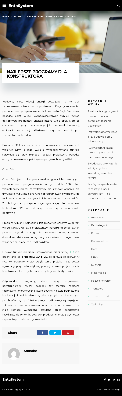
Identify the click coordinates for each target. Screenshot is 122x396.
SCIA (71, 252)
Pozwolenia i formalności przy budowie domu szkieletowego (102, 137)
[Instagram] (118, 380)
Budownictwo (99, 241)
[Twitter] (109, 380)
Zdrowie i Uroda (100, 296)
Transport (97, 288)
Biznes (95, 233)
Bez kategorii (99, 225)
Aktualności (98, 217)
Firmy (94, 257)
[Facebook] (104, 380)
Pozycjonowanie (101, 280)
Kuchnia (96, 265)
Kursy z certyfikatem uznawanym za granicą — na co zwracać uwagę (103, 152)
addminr (30, 351)
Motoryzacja (98, 272)
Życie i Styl (97, 304)
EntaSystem (20, 5)
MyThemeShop (112, 389)
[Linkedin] (114, 380)
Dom (94, 249)
